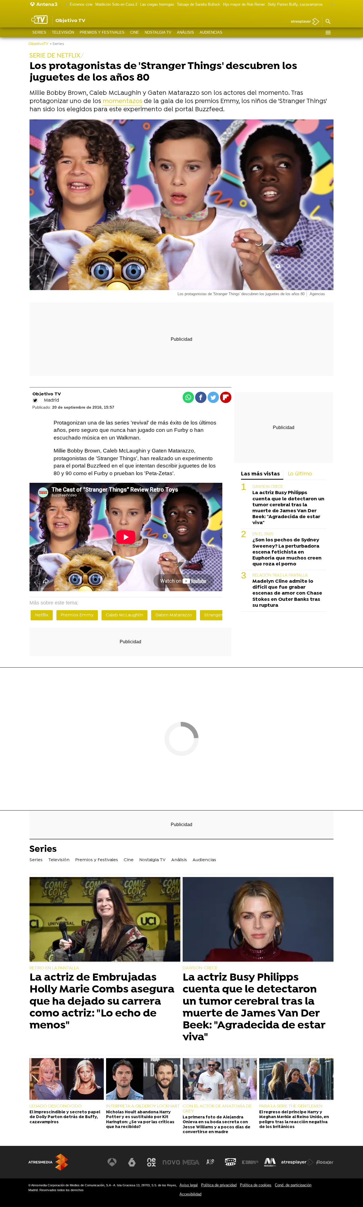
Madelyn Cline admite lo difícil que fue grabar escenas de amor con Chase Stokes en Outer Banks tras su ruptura (287, 593)
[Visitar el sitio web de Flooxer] (324, 1162)
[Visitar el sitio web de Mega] (191, 1162)
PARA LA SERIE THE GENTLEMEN (291, 1106)
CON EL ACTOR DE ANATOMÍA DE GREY (217, 1108)
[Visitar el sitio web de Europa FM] (250, 1162)
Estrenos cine (81, 4)
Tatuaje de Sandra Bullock (198, 4)
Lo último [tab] (300, 474)
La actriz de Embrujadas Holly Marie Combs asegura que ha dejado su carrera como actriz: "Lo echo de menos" (101, 1002)
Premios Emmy (77, 615)
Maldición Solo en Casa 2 (116, 4)
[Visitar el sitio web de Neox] (151, 1162)
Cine (134, 32)
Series (39, 32)
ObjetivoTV (38, 44)
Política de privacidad (219, 1185)
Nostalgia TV (158, 32)
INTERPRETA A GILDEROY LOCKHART (143, 1106)
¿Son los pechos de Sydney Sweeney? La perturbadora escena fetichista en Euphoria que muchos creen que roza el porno (287, 552)
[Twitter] (35, 400)
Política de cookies (255, 1185)
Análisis (185, 32)
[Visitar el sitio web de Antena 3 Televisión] (112, 1162)
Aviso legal (189, 1185)
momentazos (122, 101)
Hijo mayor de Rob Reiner (244, 4)
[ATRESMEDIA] (48, 1162)
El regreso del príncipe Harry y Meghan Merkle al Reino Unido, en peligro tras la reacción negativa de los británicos (294, 1119)
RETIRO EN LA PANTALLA (54, 968)
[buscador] (328, 21)
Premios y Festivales (102, 32)
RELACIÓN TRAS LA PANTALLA (280, 575)
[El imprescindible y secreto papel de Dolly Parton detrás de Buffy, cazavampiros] (66, 1079)
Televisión (63, 32)
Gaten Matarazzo (173, 615)
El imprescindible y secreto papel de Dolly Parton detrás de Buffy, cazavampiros (64, 1117)
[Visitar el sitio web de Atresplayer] (297, 1162)
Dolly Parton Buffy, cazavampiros (295, 4)
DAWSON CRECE (267, 486)
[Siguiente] (331, 4)
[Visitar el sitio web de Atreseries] (210, 1162)
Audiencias (211, 32)
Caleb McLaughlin (124, 615)
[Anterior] (65, 4)
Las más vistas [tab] (260, 474)
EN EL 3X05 (262, 534)
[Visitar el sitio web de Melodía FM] (269, 1162)
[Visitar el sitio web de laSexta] (131, 1162)
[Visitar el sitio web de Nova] (171, 1162)
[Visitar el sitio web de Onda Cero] (230, 1162)
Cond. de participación (293, 1185)
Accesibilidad (190, 1194)
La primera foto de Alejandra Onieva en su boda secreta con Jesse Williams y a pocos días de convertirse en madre (216, 1125)
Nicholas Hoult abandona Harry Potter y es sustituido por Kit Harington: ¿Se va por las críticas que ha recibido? (140, 1119)
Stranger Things (221, 615)
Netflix (41, 615)
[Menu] (328, 32)
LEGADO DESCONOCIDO (55, 1106)
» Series (57, 44)
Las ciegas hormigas (157, 4)
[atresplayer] (303, 22)
